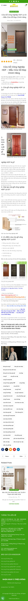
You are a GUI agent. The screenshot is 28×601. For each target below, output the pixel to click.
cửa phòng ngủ (18, 435)
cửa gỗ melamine (19, 392)
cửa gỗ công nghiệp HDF (9, 382)
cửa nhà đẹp (17, 399)
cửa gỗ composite (7, 379)
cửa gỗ (5, 376)
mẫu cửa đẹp (6, 441)
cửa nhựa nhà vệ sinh (8, 422)
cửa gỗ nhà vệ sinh (7, 396)
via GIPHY (3, 361)
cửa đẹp (21, 373)
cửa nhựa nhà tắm (7, 418)
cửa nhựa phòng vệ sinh (9, 432)
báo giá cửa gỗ (6, 366)
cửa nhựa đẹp (19, 409)
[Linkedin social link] (18, 1)
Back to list (14, 456)
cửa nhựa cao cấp (19, 402)
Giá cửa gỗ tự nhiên (6, 574)
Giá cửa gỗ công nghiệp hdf (8, 561)
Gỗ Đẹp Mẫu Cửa (13, 497)
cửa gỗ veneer (6, 399)
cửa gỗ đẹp (22, 382)
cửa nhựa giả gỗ (7, 412)
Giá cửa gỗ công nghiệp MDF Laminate (11, 566)
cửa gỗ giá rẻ (6, 386)
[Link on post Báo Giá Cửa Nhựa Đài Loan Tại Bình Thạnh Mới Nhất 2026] (14, 478)
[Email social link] (14, 1)
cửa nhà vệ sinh (7, 402)
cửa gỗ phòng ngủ (20, 396)
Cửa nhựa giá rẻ (19, 412)
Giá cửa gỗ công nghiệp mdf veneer (10, 572)
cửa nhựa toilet (6, 435)
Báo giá (12, 11)
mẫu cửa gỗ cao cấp (18, 441)
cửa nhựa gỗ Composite (9, 415)
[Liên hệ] (3, 598)
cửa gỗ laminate (7, 389)
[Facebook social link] (9, 1)
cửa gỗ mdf (18, 389)
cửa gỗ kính (16, 386)
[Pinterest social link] (16, 1)
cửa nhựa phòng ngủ (8, 425)
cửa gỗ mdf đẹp (7, 392)
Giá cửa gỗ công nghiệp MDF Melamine (11, 569)
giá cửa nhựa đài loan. (19, 438)
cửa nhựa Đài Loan (7, 409)
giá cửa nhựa (6, 438)
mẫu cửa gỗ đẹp (7, 445)
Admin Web (10, 20)
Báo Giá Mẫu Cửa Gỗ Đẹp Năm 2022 (16, 305)
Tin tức (16, 11)
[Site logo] (14, 5)
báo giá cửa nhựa (18, 366)
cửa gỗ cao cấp (14, 376)
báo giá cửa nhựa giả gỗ (9, 373)
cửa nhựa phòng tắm (8, 428)
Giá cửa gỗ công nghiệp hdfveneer (9, 564)
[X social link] (11, 1)
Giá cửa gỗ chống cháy (7, 558)
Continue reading (14, 503)
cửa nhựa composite (8, 405)
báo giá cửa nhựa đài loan (9, 369)
